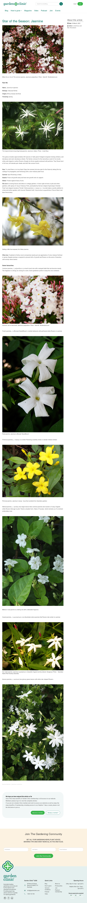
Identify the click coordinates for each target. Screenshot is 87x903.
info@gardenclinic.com (33, 890)
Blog (6, 10)
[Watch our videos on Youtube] (12, 898)
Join (80, 4)
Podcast (44, 10)
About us (57, 883)
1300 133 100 (30, 894)
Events (57, 10)
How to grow (16, 10)
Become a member (38, 813)
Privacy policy (58, 886)
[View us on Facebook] (8, 898)
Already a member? (53, 813)
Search (62, 4)
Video (36, 10)
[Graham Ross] (15, 4)
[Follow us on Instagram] (5, 898)
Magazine (28, 10)
